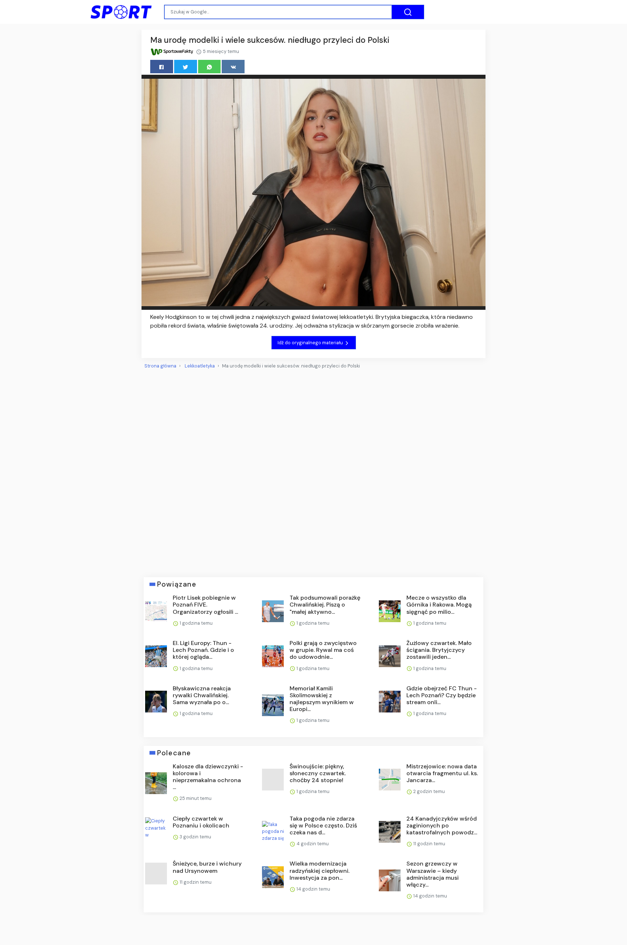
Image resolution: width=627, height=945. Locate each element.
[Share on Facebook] (161, 66)
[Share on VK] (233, 66)
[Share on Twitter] (185, 66)
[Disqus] (313, 470)
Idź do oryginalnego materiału (311, 343)
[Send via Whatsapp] (209, 66)
